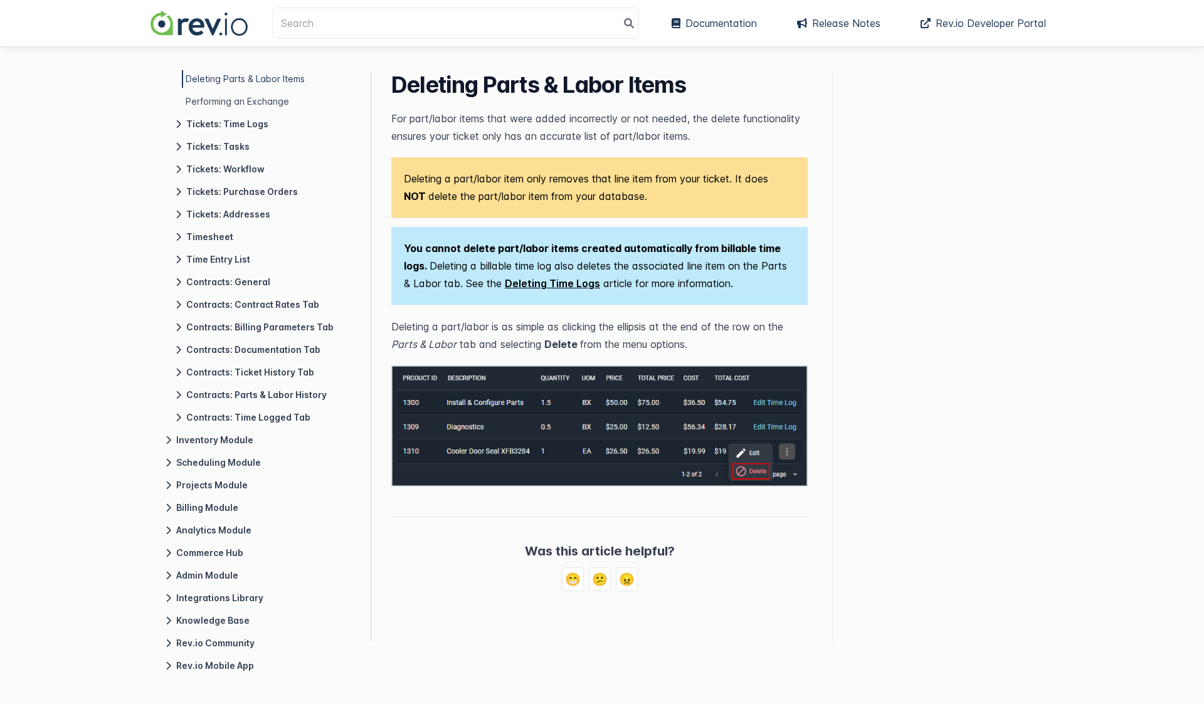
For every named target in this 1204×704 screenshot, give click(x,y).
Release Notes (846, 23)
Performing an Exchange (237, 101)
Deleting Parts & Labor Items (245, 78)
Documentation (721, 23)
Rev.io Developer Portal (991, 23)
